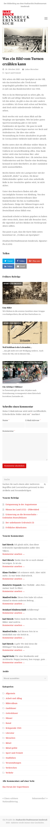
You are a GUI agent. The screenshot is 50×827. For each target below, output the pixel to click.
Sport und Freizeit (13, 73)
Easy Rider (7, 307)
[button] (8, 261)
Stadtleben (11, 758)
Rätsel (8, 743)
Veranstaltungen (13, 763)
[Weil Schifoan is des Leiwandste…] (25, 333)
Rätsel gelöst (11, 748)
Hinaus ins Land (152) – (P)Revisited (22, 509)
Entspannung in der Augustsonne (21, 504)
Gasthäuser (11, 708)
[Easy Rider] (25, 293)
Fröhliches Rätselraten (16, 527)
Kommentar (8, 431)
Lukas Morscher (31, 69)
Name (5, 420)
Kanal (8, 723)
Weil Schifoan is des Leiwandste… (17, 347)
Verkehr (9, 773)
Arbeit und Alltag (12, 363)
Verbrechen (11, 768)
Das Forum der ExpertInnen (15, 787)
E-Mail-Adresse (33, 420)
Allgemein (10, 693)
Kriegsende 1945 (13, 728)
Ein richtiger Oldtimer (12, 386)
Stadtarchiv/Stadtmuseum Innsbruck (31, 820)
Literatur (10, 733)
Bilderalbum (11, 703)
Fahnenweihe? (39, 798)
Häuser (9, 718)
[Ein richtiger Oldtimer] (25, 372)
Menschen (10, 738)
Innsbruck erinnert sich (16, 20)
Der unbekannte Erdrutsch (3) (20, 523)
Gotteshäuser (12, 713)
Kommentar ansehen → (13, 554)
